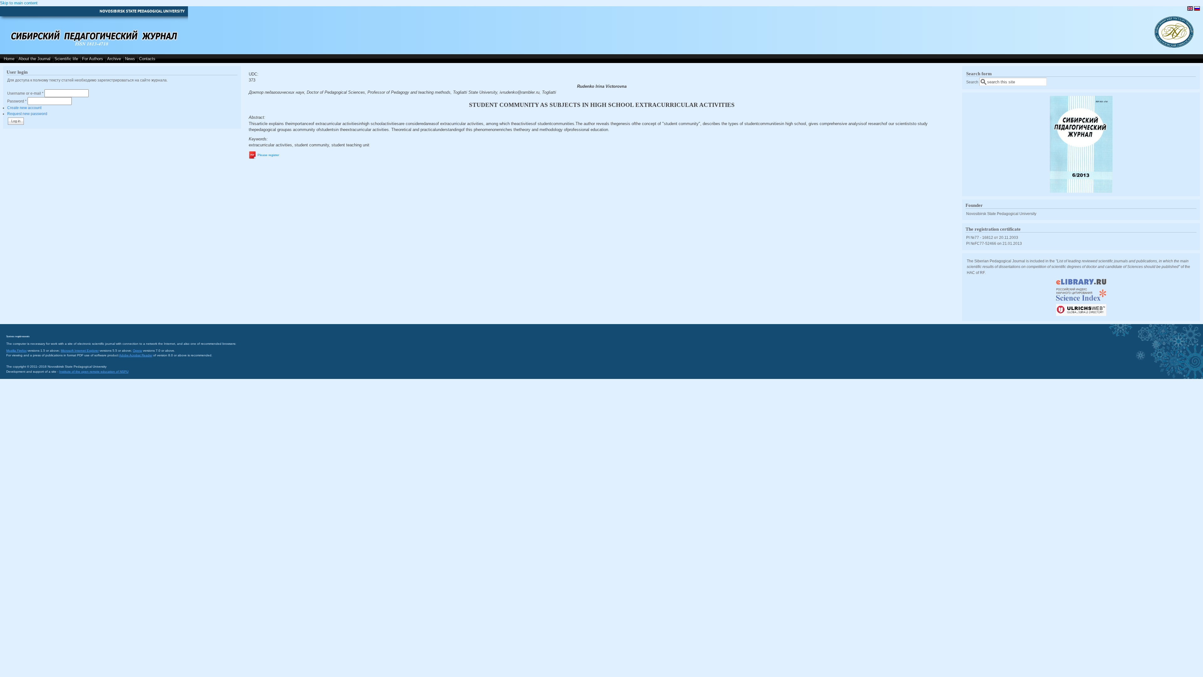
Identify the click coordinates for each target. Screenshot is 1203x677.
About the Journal (34, 58)
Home (9, 58)
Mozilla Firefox (16, 350)
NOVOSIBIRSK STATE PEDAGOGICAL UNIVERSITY (142, 11)
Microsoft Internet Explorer (80, 350)
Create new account (24, 108)
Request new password (27, 114)
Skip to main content (19, 3)
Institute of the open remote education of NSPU (93, 371)
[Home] (1174, 46)
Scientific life (66, 58)
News (130, 58)
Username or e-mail (25, 93)
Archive (114, 58)
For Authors (92, 58)
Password (17, 101)
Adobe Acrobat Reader (135, 355)
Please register (268, 155)
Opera (137, 350)
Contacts (147, 58)
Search (972, 82)
